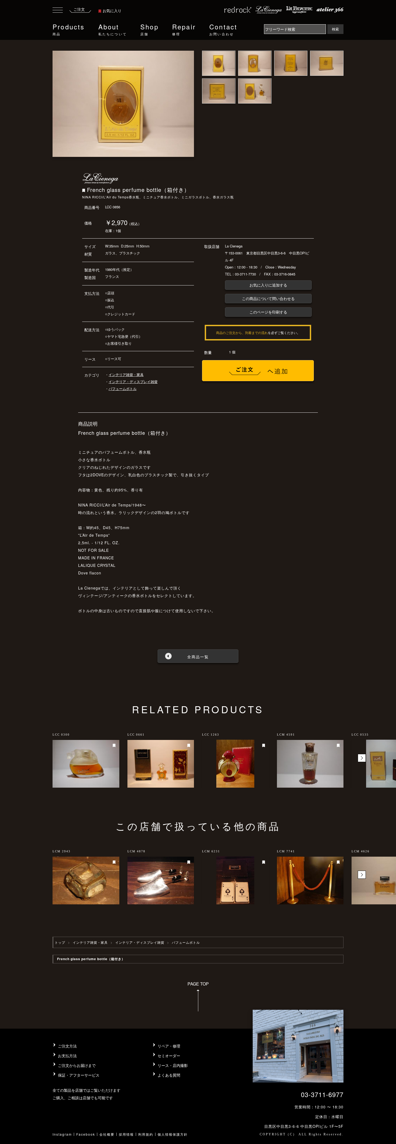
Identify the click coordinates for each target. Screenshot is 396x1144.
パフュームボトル (123, 388)
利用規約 (145, 1134)
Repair (184, 29)
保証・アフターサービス (78, 1075)
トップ (60, 942)
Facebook (85, 1134)
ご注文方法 (67, 1046)
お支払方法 (67, 1055)
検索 (335, 29)
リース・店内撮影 (173, 1065)
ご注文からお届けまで (77, 1065)
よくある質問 (169, 1075)
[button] (362, 758)
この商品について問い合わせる (268, 298)
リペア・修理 (169, 1046)
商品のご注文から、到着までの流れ (242, 332)
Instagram (62, 1134)
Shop (149, 29)
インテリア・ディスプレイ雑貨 (133, 381)
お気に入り (112, 10)
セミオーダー (169, 1055)
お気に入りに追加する (268, 285)
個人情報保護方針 (173, 1134)
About (112, 29)
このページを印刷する (268, 312)
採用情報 (126, 1134)
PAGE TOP (198, 984)
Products (69, 29)
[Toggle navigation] (58, 10)
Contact (223, 29)
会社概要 (106, 1134)
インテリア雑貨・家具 (126, 374)
